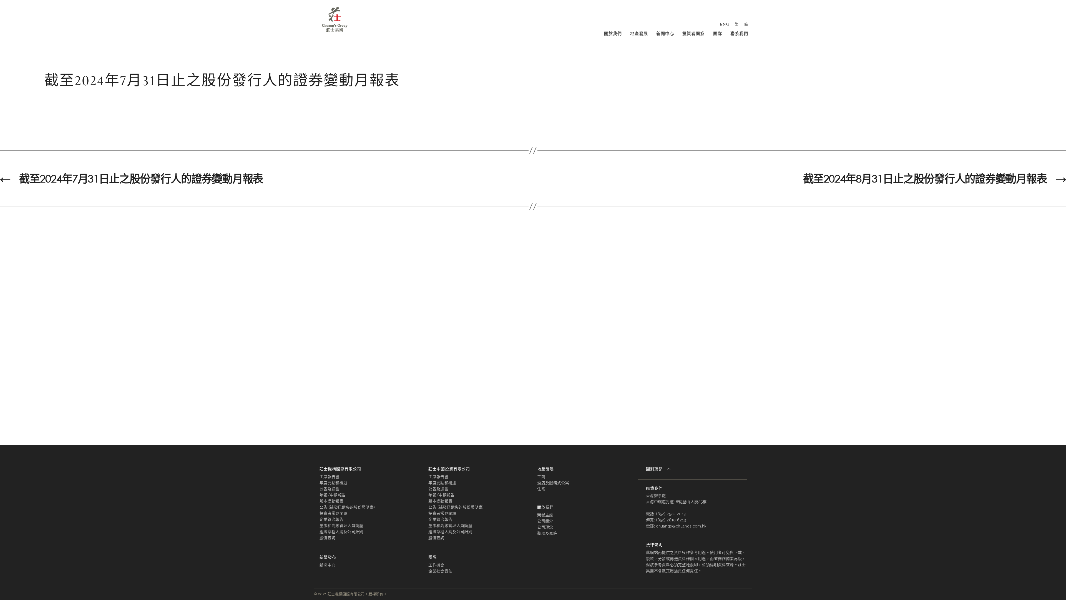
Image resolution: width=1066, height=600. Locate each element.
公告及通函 (330, 489)
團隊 (717, 33)
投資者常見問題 (333, 513)
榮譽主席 (545, 515)
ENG (724, 24)
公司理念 (545, 527)
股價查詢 (327, 538)
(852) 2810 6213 (671, 520)
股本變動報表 (331, 501)
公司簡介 (545, 521)
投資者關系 (693, 33)
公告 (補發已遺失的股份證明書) (347, 507)
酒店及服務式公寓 (553, 483)
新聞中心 (665, 33)
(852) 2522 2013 (671, 514)
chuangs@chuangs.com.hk (681, 526)
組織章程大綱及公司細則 (341, 531)
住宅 (541, 489)
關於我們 (613, 33)
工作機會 (436, 565)
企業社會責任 (440, 571)
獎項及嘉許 (547, 533)
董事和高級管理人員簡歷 (341, 525)
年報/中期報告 (333, 495)
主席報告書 (330, 476)
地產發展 (639, 33)
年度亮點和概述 (333, 483)
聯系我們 (739, 33)
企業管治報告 (331, 519)
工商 (541, 476)
